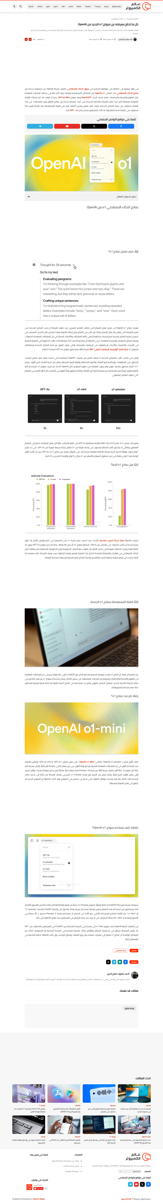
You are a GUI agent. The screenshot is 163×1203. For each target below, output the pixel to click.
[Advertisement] (81, 67)
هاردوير (31, 6)
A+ (30, 39)
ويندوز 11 (97, 6)
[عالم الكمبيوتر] (138, 6)
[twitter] (94, 126)
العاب (63, 6)
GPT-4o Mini (64, 97)
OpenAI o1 (100, 93)
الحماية (79, 6)
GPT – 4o (74, 110)
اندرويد (55, 6)
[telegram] (40, 126)
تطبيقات (77, 1105)
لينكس (70, 6)
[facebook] (121, 126)
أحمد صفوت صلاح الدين (125, 39)
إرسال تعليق (129, 1008)
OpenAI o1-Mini (86, 762)
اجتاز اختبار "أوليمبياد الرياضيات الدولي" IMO (108, 349)
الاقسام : (147, 1171)
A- (26, 39)
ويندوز (106, 6)
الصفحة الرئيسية (132, 18)
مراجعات (39, 6)
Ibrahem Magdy (39, 1199)
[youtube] (67, 126)
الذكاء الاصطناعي (117, 18)
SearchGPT (86, 97)
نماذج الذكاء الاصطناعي (127, 93)
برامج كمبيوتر (116, 6)
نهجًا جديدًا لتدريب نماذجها (111, 540)
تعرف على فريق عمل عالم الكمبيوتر (65, 1161)
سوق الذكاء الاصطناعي (78, 89)
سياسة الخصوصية (72, 1171)
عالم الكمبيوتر (126, 1199)
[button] (125, 962)
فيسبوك (88, 6)
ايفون (48, 6)
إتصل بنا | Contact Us (71, 1166)
